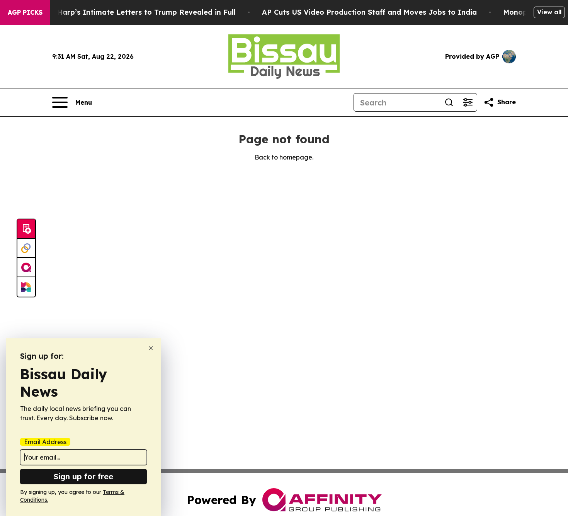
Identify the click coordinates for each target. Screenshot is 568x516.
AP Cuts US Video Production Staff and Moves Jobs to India (369, 12)
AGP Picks (25, 12)
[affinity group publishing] (26, 267)
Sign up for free (83, 476)
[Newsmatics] (26, 287)
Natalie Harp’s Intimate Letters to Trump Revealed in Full (132, 12)
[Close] (151, 348)
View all (549, 12)
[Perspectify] (26, 248)
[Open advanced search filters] (467, 102)
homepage (295, 157)
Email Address (45, 442)
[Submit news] (26, 229)
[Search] (449, 102)
